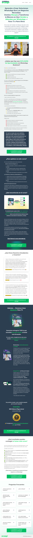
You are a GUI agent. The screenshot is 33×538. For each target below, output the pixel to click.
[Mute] (26, 55)
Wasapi (26, 2)
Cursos (23, 2)
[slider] (16, 55)
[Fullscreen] (28, 55)
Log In (30, 2)
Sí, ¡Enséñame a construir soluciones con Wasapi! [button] (16, 37)
